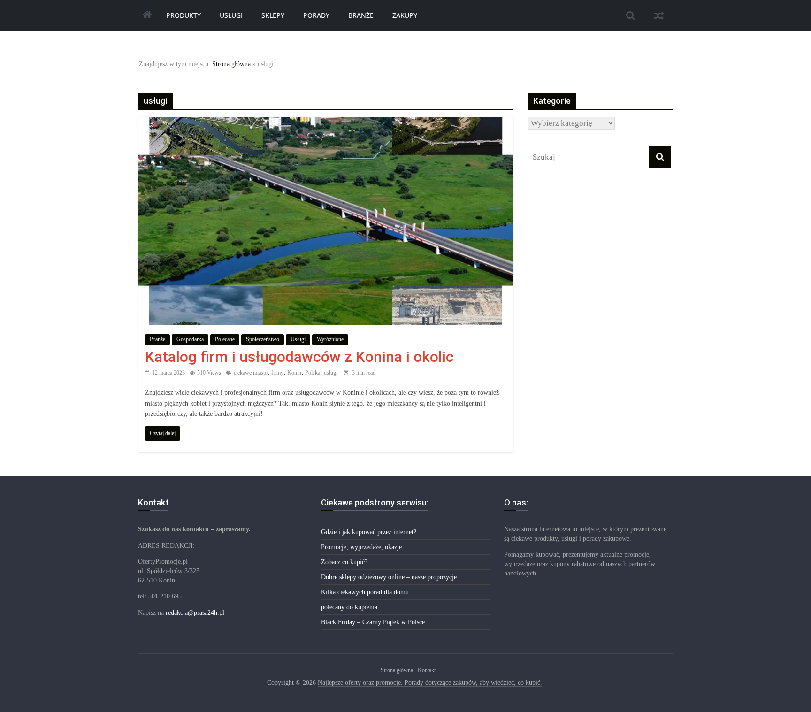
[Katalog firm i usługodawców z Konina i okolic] (325, 123)
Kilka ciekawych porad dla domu (365, 592)
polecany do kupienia (349, 607)
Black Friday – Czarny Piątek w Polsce (373, 622)
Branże (361, 15)
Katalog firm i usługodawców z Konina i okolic (299, 357)
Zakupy (404, 15)
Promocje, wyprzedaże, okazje (361, 547)
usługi (330, 372)
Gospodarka (190, 339)
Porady (316, 15)
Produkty (183, 15)
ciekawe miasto (251, 372)
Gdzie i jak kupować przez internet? (368, 532)
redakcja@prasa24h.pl (195, 612)
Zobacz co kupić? (344, 562)
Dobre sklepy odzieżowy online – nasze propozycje (389, 577)
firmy (277, 372)
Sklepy (272, 15)
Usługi (231, 15)
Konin (294, 372)
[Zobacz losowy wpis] (659, 15)
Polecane (225, 339)
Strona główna (231, 64)
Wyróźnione (330, 339)
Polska (312, 372)
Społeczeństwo (262, 339)
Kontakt (427, 670)
